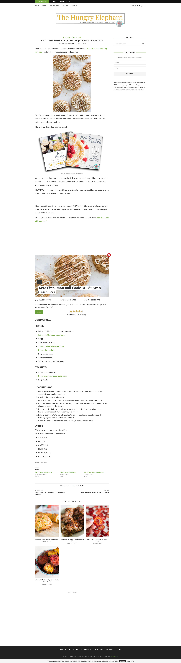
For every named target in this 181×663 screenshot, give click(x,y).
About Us (74, 6)
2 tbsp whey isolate (46, 350)
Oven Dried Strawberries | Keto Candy (97, 540)
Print (39, 312)
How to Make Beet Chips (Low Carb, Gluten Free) (47, 581)
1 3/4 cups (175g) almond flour (51, 346)
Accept (122, 661)
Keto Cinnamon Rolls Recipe (68, 472)
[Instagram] (135, 6)
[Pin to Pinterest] (80, 486)
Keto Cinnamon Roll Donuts (43, 472)
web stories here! (139, 89)
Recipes (44, 6)
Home (37, 6)
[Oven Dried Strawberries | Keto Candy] (97, 521)
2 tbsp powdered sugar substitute (52, 376)
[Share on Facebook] (76, 486)
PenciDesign (114, 656)
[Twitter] (133, 6)
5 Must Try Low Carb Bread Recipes (47, 539)
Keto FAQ (65, 6)
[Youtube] (137, 6)
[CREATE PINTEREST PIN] (109, 255)
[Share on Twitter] (78, 486)
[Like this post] (74, 486)
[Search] (145, 6)
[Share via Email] (82, 486)
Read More (130, 661)
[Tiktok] (142, 6)
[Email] (139, 6)
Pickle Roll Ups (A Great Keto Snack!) (65, 1)
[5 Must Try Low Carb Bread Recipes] (47, 521)
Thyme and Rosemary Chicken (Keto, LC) (72, 540)
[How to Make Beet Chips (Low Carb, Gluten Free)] (47, 562)
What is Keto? (54, 6)
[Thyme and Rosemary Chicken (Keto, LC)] (72, 521)
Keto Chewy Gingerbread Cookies (94, 472)
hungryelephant (70, 43)
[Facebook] (131, 6)
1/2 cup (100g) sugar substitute (51, 335)
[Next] (52, 1)
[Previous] (50, 1)
